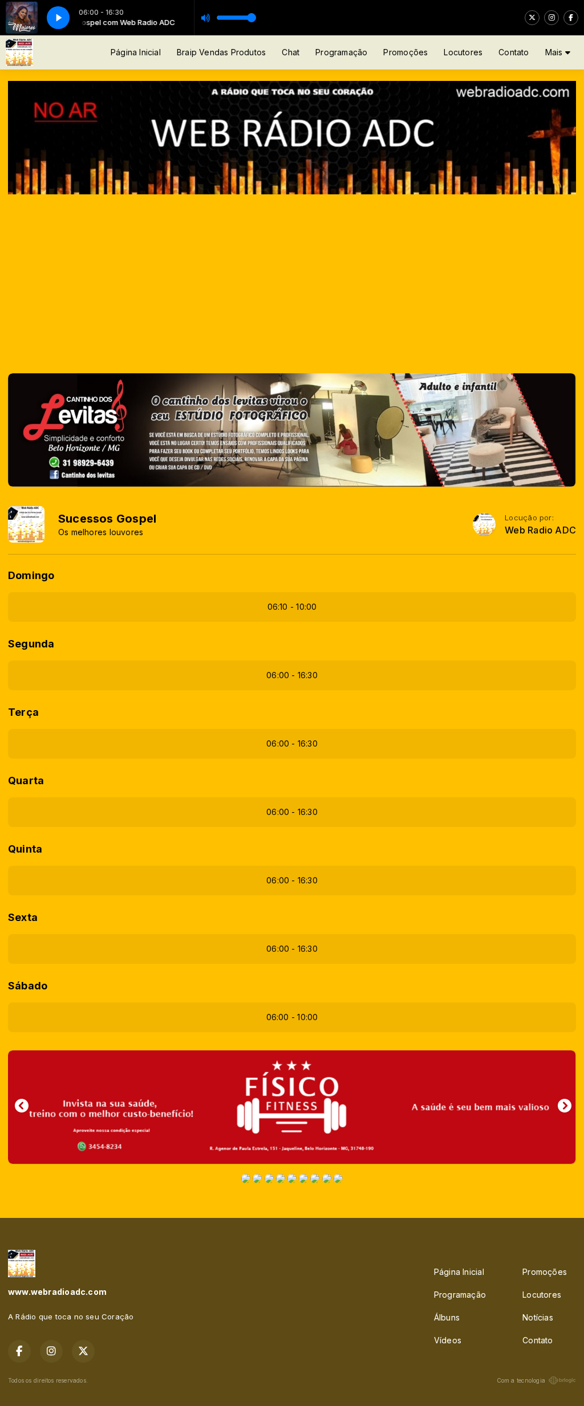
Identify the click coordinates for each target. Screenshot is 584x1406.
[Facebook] (570, 17)
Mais (555, 52)
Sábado (27, 986)
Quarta (26, 780)
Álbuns (447, 1317)
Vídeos (447, 1340)
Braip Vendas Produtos (221, 52)
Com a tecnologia (521, 1380)
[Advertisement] (292, 280)
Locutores (463, 52)
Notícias (537, 1317)
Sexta (23, 917)
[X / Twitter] (532, 17)
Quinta (25, 849)
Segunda (31, 644)
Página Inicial (136, 52)
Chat (290, 52)
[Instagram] (551, 17)
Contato (513, 52)
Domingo (31, 575)
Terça (23, 712)
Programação (341, 52)
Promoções (405, 52)
